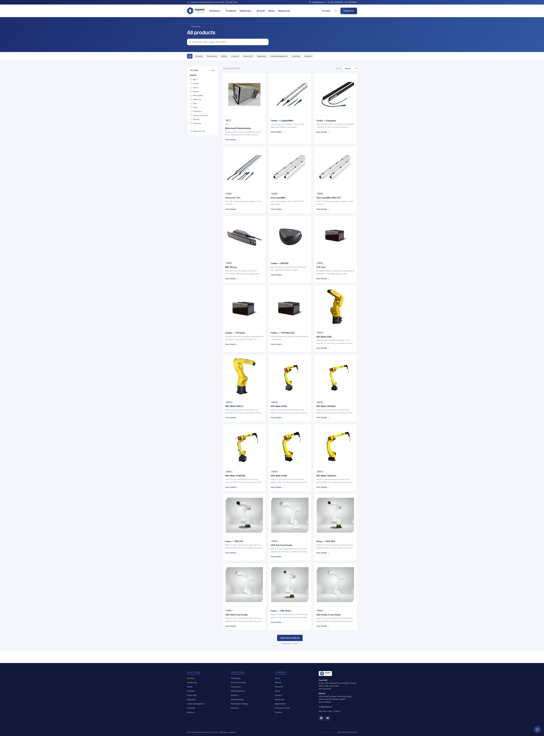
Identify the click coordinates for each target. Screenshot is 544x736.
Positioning (212, 56)
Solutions (214, 10)
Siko (195, 103)
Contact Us (349, 11)
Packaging (235, 678)
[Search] (335, 10)
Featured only (199, 131)
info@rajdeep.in (318, 2)
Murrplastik (198, 95)
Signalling (261, 56)
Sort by (338, 68)
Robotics (308, 56)
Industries (245, 10)
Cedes (196, 83)
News (271, 10)
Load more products (290, 638)
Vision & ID (248, 56)
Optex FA (197, 99)
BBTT (195, 79)
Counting (296, 56)
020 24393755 (336, 2)
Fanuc (195, 87)
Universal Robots (200, 115)
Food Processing (238, 682)
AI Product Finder (282, 708)
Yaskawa (197, 123)
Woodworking (237, 699)
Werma (196, 119)
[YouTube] (327, 718)
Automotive (236, 687)
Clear (213, 70)
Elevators (235, 708)
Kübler (196, 91)
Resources (284, 10)
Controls (235, 56)
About (277, 678)
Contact (278, 712)
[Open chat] (537, 729)
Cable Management (278, 56)
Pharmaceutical (238, 691)
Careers (326, 10)
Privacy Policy (328, 732)
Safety (224, 56)
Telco (195, 107)
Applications (280, 704)
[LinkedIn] (321, 718)
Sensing (198, 56)
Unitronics (197, 111)
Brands (261, 10)
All (190, 56)
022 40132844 (351, 2)
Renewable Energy (239, 704)
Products (231, 10)
